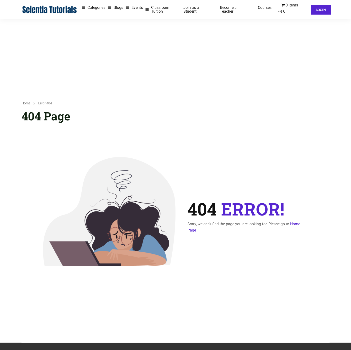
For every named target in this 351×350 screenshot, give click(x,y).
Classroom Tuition (160, 9)
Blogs (118, 7)
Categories (96, 7)
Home (25, 103)
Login (321, 9)
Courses (264, 7)
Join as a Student (191, 9)
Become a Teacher (228, 9)
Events (137, 7)
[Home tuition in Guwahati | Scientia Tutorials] (49, 9)
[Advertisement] (175, 55)
